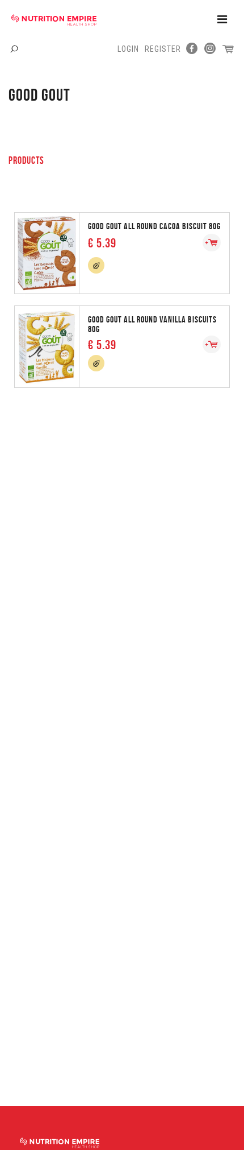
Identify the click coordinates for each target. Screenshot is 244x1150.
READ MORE (122, 252)
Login (128, 48)
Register (163, 48)
